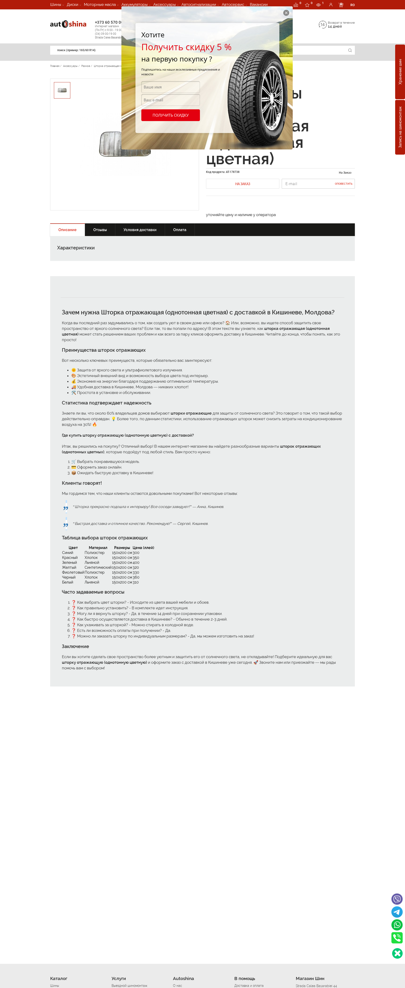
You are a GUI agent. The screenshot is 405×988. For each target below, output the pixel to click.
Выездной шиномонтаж (129, 986)
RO (352, 5)
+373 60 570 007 (111, 29)
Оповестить (343, 183)
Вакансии (259, 4)
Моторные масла (100, 4)
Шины (55, 4)
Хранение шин (400, 72)
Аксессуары (164, 4)
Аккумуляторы (134, 4)
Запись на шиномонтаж (400, 127)
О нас (177, 986)
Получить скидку (171, 115)
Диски (72, 4)
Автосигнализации (198, 4)
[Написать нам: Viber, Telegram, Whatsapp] (397, 953)
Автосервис (233, 4)
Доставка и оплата (249, 986)
